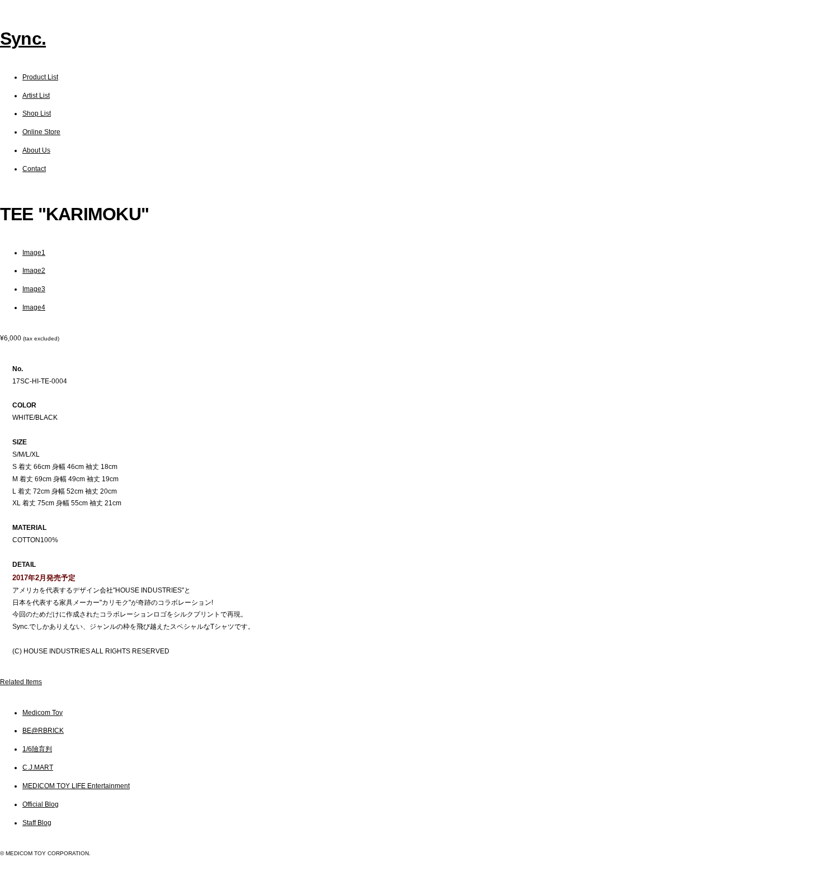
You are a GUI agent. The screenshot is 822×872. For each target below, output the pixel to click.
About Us (36, 150)
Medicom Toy (42, 713)
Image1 (33, 253)
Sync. (23, 39)
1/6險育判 (37, 749)
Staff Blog (36, 823)
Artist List (36, 95)
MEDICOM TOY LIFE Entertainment (76, 786)
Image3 (33, 289)
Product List (40, 77)
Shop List (36, 113)
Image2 (33, 270)
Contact (34, 169)
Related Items (21, 682)
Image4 (33, 307)
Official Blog (40, 804)
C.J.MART (37, 767)
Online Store (41, 132)
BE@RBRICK (43, 730)
